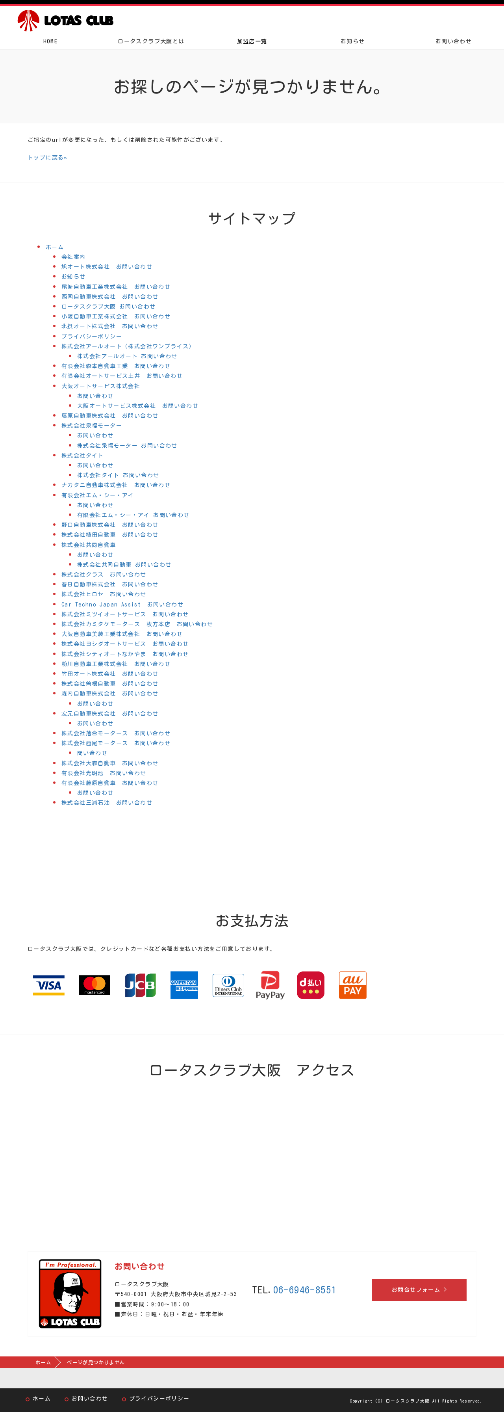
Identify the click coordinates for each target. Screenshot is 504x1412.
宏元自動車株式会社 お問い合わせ (109, 713)
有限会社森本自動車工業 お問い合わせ (115, 366)
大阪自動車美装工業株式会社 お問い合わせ (122, 634)
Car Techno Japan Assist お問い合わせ (122, 604)
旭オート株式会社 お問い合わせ (106, 267)
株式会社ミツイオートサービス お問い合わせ (125, 614)
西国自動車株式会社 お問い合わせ (109, 297)
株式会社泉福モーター (91, 425)
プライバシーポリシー (91, 336)
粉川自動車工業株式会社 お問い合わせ (115, 664)
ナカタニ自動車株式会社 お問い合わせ (115, 485)
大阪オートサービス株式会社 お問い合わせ (137, 406)
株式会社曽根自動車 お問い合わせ (109, 683)
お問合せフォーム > (419, 1290)
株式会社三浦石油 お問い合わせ (106, 803)
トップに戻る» (48, 157)
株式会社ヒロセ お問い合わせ (103, 594)
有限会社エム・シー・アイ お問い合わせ (133, 515)
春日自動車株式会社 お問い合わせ (109, 584)
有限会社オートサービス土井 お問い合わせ (122, 376)
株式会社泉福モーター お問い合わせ (127, 445)
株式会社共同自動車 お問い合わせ (124, 564)
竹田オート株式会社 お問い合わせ (109, 674)
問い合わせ (92, 753)
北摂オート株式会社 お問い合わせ (109, 326)
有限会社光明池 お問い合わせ (103, 773)
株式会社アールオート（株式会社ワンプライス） (128, 346)
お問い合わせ (453, 41)
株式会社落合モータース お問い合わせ (115, 733)
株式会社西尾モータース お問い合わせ (115, 743)
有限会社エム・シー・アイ (97, 495)
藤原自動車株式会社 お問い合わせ (109, 416)
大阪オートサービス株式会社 (100, 386)
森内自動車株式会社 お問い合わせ (109, 693)
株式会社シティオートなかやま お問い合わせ (125, 654)
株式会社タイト (82, 455)
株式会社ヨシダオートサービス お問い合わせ (125, 644)
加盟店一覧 (252, 41)
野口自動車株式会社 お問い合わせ (109, 525)
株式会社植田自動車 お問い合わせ (109, 535)
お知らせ (353, 41)
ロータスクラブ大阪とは (151, 41)
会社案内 (73, 257)
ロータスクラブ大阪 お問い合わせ (108, 306)
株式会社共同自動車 (88, 545)
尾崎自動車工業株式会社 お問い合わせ (115, 287)
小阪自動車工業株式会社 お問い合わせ (115, 316)
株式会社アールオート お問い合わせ (127, 356)
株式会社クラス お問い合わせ (103, 574)
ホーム (55, 247)
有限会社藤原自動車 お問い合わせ (109, 783)
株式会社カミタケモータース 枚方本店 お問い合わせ (137, 624)
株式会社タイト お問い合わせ (118, 475)
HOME (50, 41)
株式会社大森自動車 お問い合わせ (109, 763)
